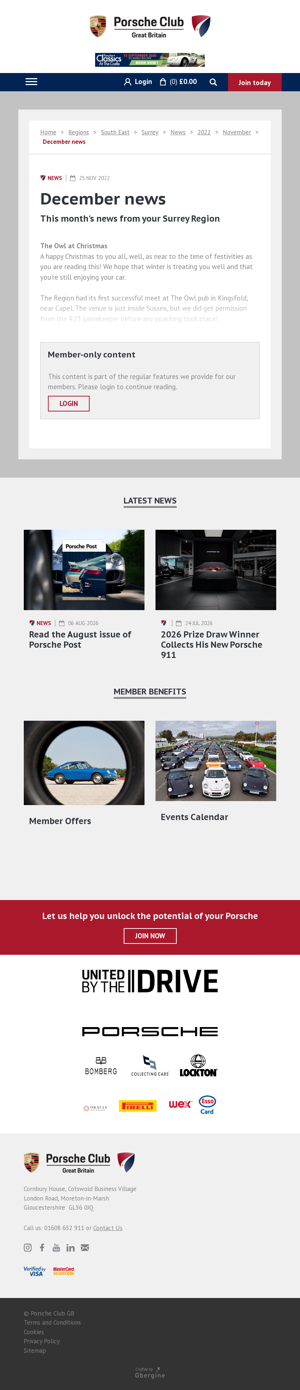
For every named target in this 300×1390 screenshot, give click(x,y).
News (177, 132)
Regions (78, 132)
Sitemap (35, 1351)
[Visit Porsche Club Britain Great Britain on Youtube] (56, 1248)
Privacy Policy (42, 1341)
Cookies (34, 1332)
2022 (204, 132)
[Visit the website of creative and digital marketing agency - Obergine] (150, 1372)
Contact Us (108, 1228)
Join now (150, 935)
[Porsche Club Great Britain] (150, 25)
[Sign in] (135, 82)
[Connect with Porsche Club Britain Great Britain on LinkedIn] (71, 1248)
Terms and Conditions (52, 1322)
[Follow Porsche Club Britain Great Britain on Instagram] (28, 1248)
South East (115, 132)
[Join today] (255, 82)
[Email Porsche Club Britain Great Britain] (85, 1248)
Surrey (150, 132)
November (237, 132)
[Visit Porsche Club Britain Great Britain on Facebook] (42, 1248)
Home (48, 132)
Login (69, 403)
